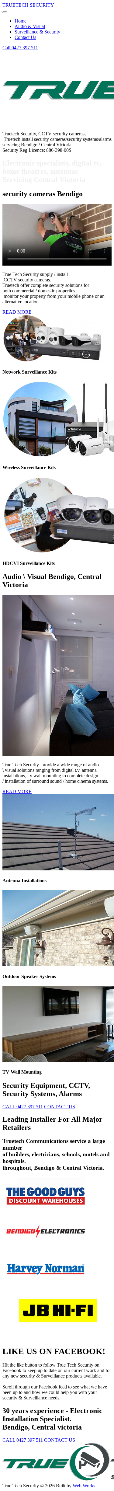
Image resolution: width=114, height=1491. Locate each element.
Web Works (84, 1485)
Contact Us (25, 37)
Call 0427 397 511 (20, 47)
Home (20, 20)
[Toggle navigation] (4, 12)
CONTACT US (59, 1106)
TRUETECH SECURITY (28, 5)
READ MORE (17, 312)
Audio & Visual (30, 26)
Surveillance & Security (37, 31)
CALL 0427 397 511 (22, 1106)
